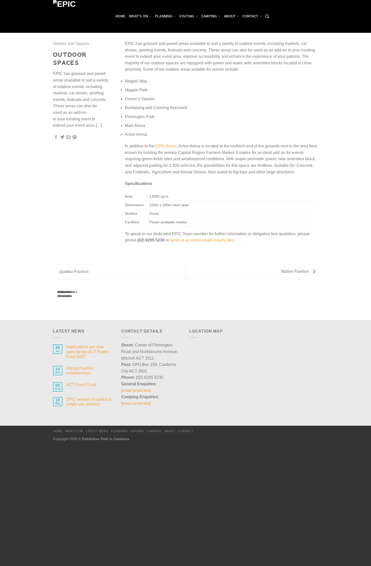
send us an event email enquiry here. (203, 240)
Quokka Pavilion (73, 271)
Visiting (186, 16)
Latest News (97, 431)
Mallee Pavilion (295, 271)
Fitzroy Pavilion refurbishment (80, 370)
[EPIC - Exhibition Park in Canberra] (80, 16)
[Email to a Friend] (68, 137)
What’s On (138, 16)
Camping (209, 16)
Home (120, 16)
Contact (250, 16)
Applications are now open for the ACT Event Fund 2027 (87, 352)
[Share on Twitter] (62, 137)
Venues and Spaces (71, 43)
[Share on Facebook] (56, 137)
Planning (163, 16)
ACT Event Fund (81, 385)
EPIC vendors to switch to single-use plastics (89, 401)
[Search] (267, 16)
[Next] (70, 302)
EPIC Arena (166, 146)
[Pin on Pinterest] (74, 137)
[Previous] (56, 302)
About (229, 16)
